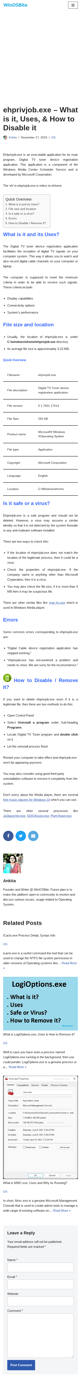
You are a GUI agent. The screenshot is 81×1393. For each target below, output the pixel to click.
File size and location (22, 208)
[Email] (33, 836)
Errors (13, 218)
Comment (15, 1310)
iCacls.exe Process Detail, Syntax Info (29, 935)
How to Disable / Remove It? (27, 223)
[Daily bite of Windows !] (15, 5)
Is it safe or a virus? (21, 213)
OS (53, 137)
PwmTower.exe (61, 816)
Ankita (13, 137)
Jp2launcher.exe (14, 816)
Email (12, 1277)
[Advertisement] (40, 63)
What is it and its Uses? (24, 204)
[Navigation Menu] (73, 5)
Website (12, 1294)
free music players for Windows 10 (26, 799)
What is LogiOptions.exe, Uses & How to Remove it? (39, 1034)
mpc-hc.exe (57, 602)
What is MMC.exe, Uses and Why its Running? (35, 1183)
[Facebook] (8, 836)
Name (12, 1260)
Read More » (17, 1067)
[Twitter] (21, 836)
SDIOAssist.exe (38, 816)
